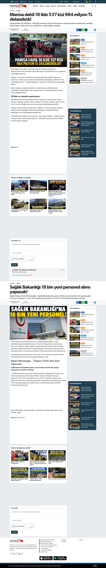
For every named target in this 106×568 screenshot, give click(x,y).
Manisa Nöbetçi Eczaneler (47, 539)
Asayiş (47, 6)
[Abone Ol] (95, 30)
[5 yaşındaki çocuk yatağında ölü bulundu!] (19, 203)
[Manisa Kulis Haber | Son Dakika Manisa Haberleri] (18, 6)
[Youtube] (19, 553)
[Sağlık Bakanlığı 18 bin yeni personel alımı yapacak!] (38, 322)
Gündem (35, 6)
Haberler (12, 10)
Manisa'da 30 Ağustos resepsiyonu (87, 50)
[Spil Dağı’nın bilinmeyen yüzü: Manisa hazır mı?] (19, 472)
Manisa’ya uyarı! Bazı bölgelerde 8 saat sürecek (87, 66)
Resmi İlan (82, 6)
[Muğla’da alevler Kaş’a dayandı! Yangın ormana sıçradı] (57, 203)
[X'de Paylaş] (80, 30)
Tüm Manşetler (45, 548)
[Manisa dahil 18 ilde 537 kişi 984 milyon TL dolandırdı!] (38, 50)
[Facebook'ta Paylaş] (77, 30)
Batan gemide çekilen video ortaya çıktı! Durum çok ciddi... (19, 193)
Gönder (14, 264)
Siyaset (42, 6)
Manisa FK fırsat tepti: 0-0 (87, 43)
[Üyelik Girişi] (95, 1)
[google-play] (60, 558)
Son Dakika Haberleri (46, 550)
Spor (82, 39)
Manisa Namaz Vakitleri (47, 543)
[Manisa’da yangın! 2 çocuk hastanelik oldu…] (38, 185)
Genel (82, 47)
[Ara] (92, 6)
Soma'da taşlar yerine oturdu (57, 478)
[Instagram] (16, 553)
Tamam (94, 565)
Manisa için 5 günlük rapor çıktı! (86, 74)
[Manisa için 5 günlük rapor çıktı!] (57, 455)
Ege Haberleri (62, 6)
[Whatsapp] (22, 553)
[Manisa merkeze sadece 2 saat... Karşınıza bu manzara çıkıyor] (38, 455)
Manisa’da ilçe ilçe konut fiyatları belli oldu (87, 82)
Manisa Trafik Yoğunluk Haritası (49, 545)
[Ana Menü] (95, 6)
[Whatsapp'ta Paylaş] (83, 30)
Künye (81, 539)
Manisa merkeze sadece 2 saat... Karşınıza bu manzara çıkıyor (88, 58)
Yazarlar (24, 1)
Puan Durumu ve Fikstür (47, 546)
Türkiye (75, 6)
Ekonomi (53, 6)
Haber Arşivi (44, 551)
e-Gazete (37, 1)
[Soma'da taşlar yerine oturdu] (57, 472)
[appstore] (46, 558)
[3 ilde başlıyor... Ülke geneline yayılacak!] (38, 472)
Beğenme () (28, 275)
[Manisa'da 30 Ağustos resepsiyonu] (19, 455)
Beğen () (21, 275)
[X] (14, 553)
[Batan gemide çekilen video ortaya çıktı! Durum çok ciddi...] (19, 185)
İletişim (64, 539)
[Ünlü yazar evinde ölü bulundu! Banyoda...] (38, 203)
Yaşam (69, 6)
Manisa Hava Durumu (46, 541)
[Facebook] (11, 553)
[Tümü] (94, 35)
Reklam (31, 1)
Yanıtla (15, 275)
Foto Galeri (15, 1)
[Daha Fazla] (86, 30)
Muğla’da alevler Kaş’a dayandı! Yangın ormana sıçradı (55, 211)
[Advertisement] (38, 133)
